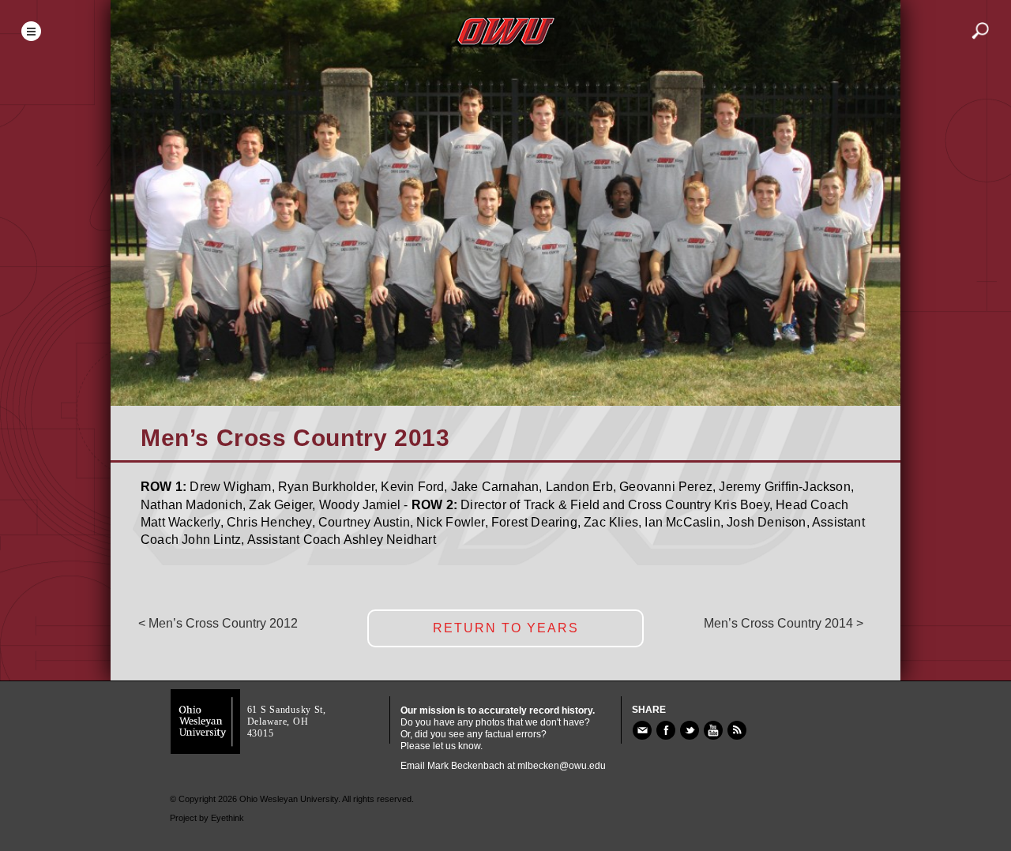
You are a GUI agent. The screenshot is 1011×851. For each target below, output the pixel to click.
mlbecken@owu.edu (561, 765)
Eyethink (227, 818)
